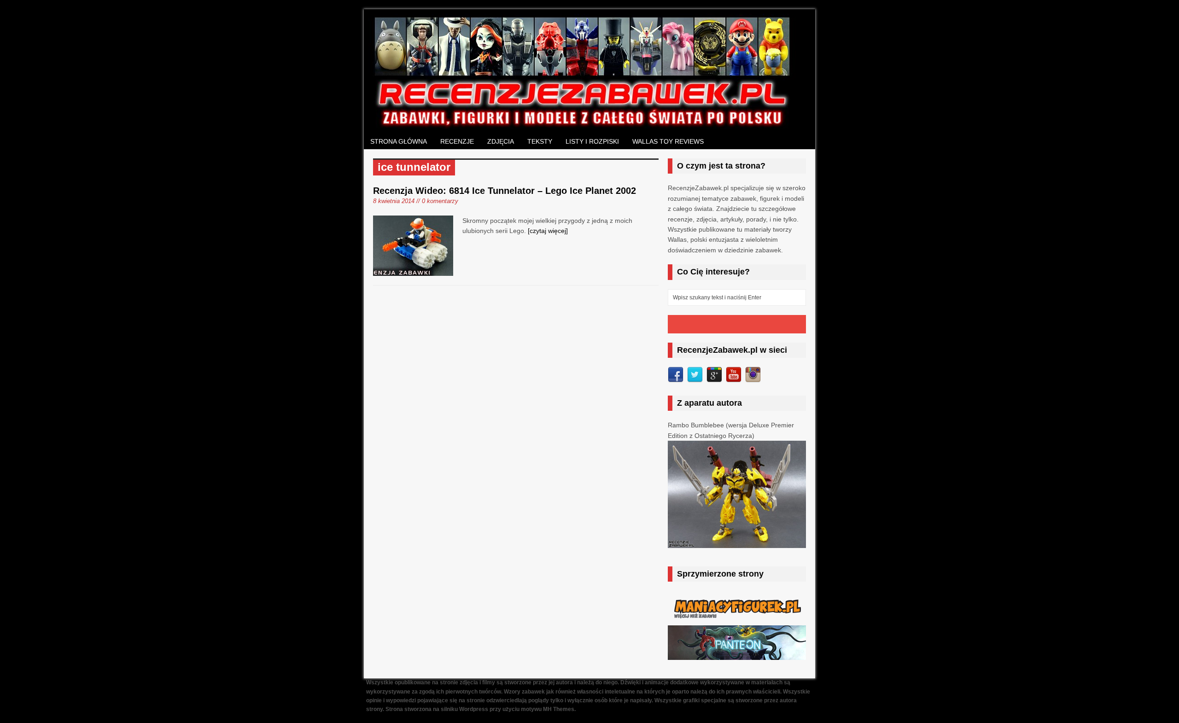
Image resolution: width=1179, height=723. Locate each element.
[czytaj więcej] (548, 230)
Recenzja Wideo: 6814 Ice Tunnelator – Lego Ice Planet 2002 (504, 191)
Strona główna (398, 141)
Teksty (539, 141)
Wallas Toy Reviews (668, 141)
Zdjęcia (500, 141)
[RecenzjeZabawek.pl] (582, 124)
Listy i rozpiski (592, 141)
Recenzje (457, 141)
